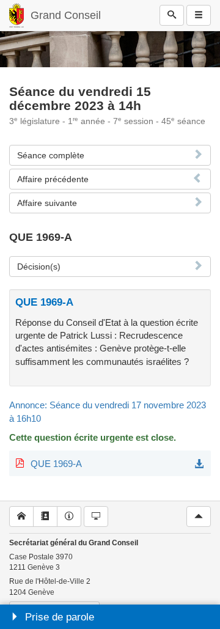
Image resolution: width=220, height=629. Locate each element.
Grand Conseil (66, 15)
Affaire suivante (47, 203)
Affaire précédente (53, 179)
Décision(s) (39, 266)
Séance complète (50, 155)
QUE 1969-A (56, 463)
